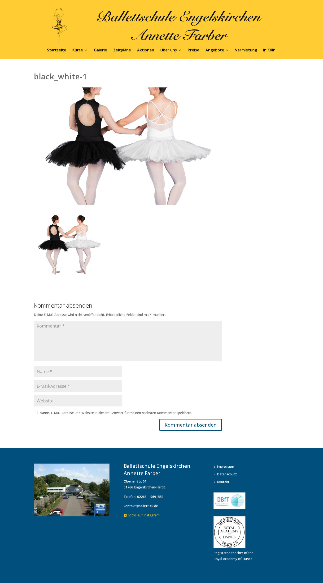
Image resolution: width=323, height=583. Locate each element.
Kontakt (223, 482)
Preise (193, 50)
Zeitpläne (122, 50)
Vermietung (246, 50)
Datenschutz (227, 474)
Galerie (100, 50)
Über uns (168, 50)
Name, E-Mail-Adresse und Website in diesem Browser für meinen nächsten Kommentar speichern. (115, 412)
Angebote (214, 50)
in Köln (269, 50)
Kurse (77, 50)
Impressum (225, 466)
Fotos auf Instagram (143, 515)
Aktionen (145, 50)
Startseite (56, 50)
